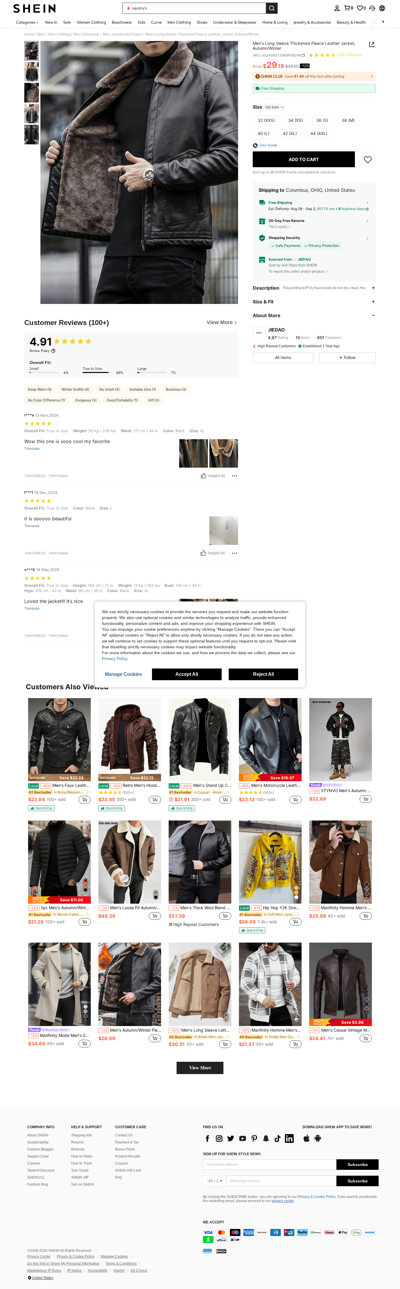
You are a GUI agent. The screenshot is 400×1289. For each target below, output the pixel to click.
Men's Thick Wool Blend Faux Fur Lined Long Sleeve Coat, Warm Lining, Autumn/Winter (200, 907)
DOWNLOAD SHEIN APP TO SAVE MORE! (337, 1127)
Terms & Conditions (121, 1263)
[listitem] (59, 754)
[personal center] (337, 8)
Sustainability (38, 1142)
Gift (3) (153, 400)
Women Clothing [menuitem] (91, 22)
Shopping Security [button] (284, 238)
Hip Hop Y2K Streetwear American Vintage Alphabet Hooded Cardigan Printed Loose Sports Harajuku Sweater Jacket (271, 907)
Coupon (121, 1163)
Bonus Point (124, 1149)
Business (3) (176, 389)
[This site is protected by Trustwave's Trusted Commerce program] (207, 1251)
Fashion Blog (37, 1184)
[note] (59, 777)
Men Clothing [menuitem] (179, 22)
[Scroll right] (383, 22)
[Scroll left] (376, 22)
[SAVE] (368, 159)
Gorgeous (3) (86, 400)
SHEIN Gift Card (128, 1170)
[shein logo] (34, 8)
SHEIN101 (35, 1177)
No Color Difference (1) (46, 400)
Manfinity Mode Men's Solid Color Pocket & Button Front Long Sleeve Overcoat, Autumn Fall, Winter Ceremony (60, 1035)
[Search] (272, 8)
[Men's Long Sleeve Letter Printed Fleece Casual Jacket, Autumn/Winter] (200, 984)
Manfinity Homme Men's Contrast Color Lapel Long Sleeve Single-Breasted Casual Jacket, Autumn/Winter (341, 907)
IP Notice (74, 1271)
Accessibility (97, 1271)
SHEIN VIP (79, 1177)
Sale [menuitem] (67, 22)
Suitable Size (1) (142, 389)
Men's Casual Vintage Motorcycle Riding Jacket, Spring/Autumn (341, 1030)
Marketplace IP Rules (44, 1271)
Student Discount (40, 1170)
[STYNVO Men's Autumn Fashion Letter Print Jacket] (340, 740)
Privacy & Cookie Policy (317, 1197)
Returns (77, 1142)
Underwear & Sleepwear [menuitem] (235, 22)
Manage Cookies (114, 1256)
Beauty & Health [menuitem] (351, 22)
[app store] (306, 1141)
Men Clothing (59, 34)
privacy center (283, 1201)
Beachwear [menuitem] (122, 22)
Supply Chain (38, 1156)
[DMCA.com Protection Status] (221, 1251)
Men (41, 34)
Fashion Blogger (40, 1149)
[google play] (318, 1141)
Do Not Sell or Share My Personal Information (63, 1263)
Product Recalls (127, 1156)
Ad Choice (139, 1271)
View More (200, 1067)
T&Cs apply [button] (278, 226)
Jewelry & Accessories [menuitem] (312, 22)
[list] (250, 1138)
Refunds (78, 1149)
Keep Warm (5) (40, 389)
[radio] (266, 120)
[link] (348, 7)
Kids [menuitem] (141, 22)
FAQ (118, 1177)
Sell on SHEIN (82, 1184)
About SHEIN (37, 1135)
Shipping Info (81, 1135)
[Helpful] (203, 475)
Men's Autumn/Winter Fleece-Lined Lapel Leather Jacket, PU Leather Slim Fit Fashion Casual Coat (130, 1030)
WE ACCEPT (213, 1222)
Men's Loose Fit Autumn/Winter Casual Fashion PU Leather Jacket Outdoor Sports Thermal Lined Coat (130, 907)
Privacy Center (39, 1256)
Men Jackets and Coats (122, 34)
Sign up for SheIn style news (232, 1154)
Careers (33, 1163)
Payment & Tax (127, 1142)
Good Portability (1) (122, 400)
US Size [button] (272, 107)
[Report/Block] (234, 475)
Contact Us (124, 1135)
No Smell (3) (109, 389)
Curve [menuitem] (156, 22)
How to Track (81, 1163)
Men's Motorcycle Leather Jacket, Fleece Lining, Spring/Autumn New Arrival (271, 785)
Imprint (119, 1271)
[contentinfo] (291, 1236)
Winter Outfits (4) (75, 389)
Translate (32, 449)
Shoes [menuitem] (202, 22)
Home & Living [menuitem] (275, 22)
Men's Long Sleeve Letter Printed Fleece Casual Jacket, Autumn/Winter (200, 1030)
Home (29, 34)
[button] (372, 8)
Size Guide (80, 1170)
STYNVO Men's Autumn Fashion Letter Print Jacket (341, 790)
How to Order (81, 1156)
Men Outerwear (86, 34)
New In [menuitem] (51, 22)
